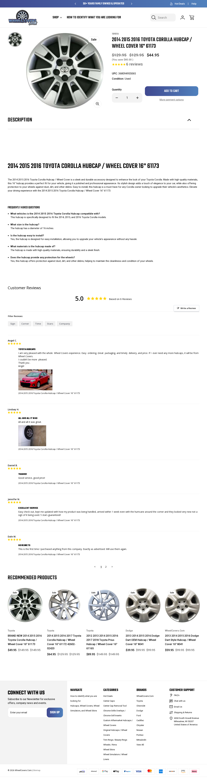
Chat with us (179, 701)
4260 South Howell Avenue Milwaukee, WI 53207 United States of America (186, 721)
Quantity (117, 89)
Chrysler (140, 725)
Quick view (28, 593)
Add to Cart (25, 615)
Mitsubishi (141, 740)
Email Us (178, 707)
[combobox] (163, 17)
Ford (138, 715)
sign (12, 323)
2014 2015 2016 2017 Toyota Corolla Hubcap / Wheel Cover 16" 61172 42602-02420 (64, 642)
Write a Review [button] (188, 308)
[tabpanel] (15, 39)
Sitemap (36, 770)
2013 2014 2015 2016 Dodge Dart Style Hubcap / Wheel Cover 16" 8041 (182, 640)
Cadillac (140, 720)
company (64, 323)
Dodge (139, 710)
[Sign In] (182, 17)
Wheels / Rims (110, 744)
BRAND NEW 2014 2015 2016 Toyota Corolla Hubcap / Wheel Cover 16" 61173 (25, 640)
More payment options (172, 99)
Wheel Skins (109, 749)
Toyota (139, 701)
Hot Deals (180, 3)
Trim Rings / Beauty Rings (115, 740)
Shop (56, 17)
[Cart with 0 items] (191, 17)
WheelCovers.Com (145, 696)
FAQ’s (176, 695)
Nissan (139, 730)
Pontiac (139, 735)
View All (140, 744)
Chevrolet (140, 706)
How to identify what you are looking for (94, 17)
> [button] (112, 566)
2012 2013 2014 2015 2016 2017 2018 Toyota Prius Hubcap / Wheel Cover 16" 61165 (102, 642)
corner (25, 323)
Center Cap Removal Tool (115, 706)
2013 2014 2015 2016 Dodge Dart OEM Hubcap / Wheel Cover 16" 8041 (142, 640)
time (38, 323)
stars (50, 323)
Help (193, 3)
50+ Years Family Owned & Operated (103, 3)
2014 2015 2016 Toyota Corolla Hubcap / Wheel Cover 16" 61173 (49, 393)
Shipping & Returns (183, 712)
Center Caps (109, 701)
